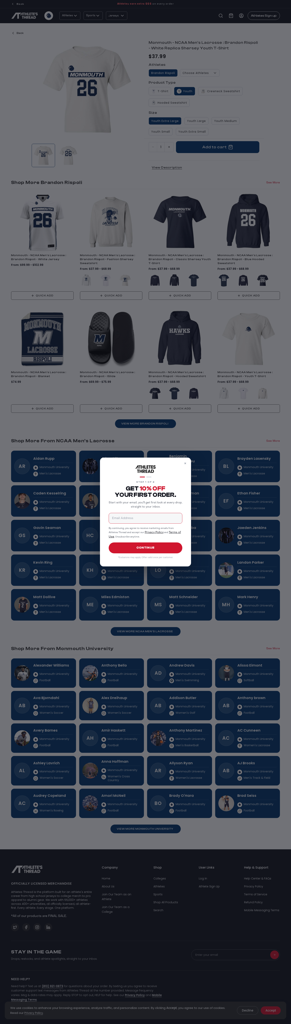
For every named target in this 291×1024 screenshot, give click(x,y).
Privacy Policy (154, 532)
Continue (145, 547)
